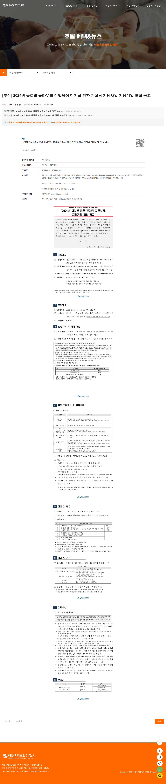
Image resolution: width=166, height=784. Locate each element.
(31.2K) (38, 115)
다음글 (19, 721)
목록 (159, 721)
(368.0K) (33, 111)
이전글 (8, 721)
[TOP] (159, 742)
